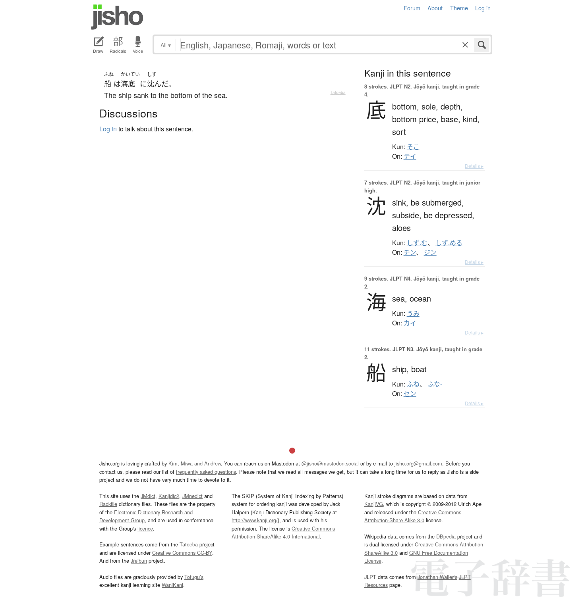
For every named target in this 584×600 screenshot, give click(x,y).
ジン (430, 252)
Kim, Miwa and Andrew (194, 463)
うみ (413, 313)
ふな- (434, 384)
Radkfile (108, 504)
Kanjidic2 (169, 496)
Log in (483, 8)
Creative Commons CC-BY (182, 552)
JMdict (148, 496)
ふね (413, 384)
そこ (413, 146)
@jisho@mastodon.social (330, 463)
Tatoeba (338, 92)
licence (145, 528)
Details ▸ (474, 165)
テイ (410, 156)
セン (410, 393)
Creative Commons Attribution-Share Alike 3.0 (412, 516)
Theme (459, 8)
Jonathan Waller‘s (437, 577)
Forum (412, 8)
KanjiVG (373, 504)
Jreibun (139, 560)
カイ (410, 323)
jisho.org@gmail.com (418, 463)
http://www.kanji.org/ (255, 520)
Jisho (117, 17)
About (435, 8)
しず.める (448, 242)
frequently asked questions (206, 471)
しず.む (417, 242)
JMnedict (192, 496)
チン (410, 252)
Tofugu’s (193, 577)
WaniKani (172, 584)
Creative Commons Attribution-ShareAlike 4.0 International (283, 532)
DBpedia (446, 536)
